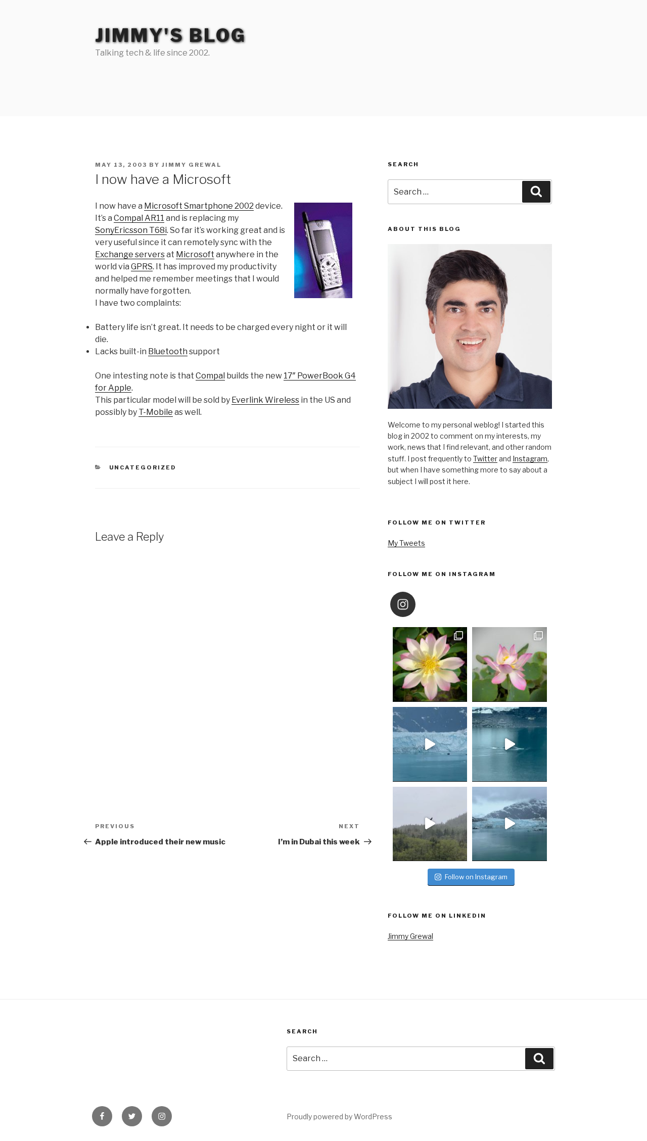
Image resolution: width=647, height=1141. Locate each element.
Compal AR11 (139, 218)
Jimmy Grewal (191, 164)
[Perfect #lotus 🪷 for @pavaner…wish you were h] (509, 664)
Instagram (530, 458)
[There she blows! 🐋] (509, 744)
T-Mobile (155, 412)
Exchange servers (130, 254)
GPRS (142, 266)
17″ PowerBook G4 (320, 376)
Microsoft (195, 254)
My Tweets (406, 543)
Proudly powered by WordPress (339, 1116)
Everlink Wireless (265, 400)
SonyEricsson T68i (131, 230)
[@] (418, 604)
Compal (210, 376)
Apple (119, 388)
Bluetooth (168, 351)
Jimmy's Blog (170, 35)
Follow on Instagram (476, 877)
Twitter (485, 458)
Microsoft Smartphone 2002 (199, 206)
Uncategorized (143, 467)
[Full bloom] (430, 664)
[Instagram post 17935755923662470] (509, 824)
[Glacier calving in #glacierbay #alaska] (430, 744)
